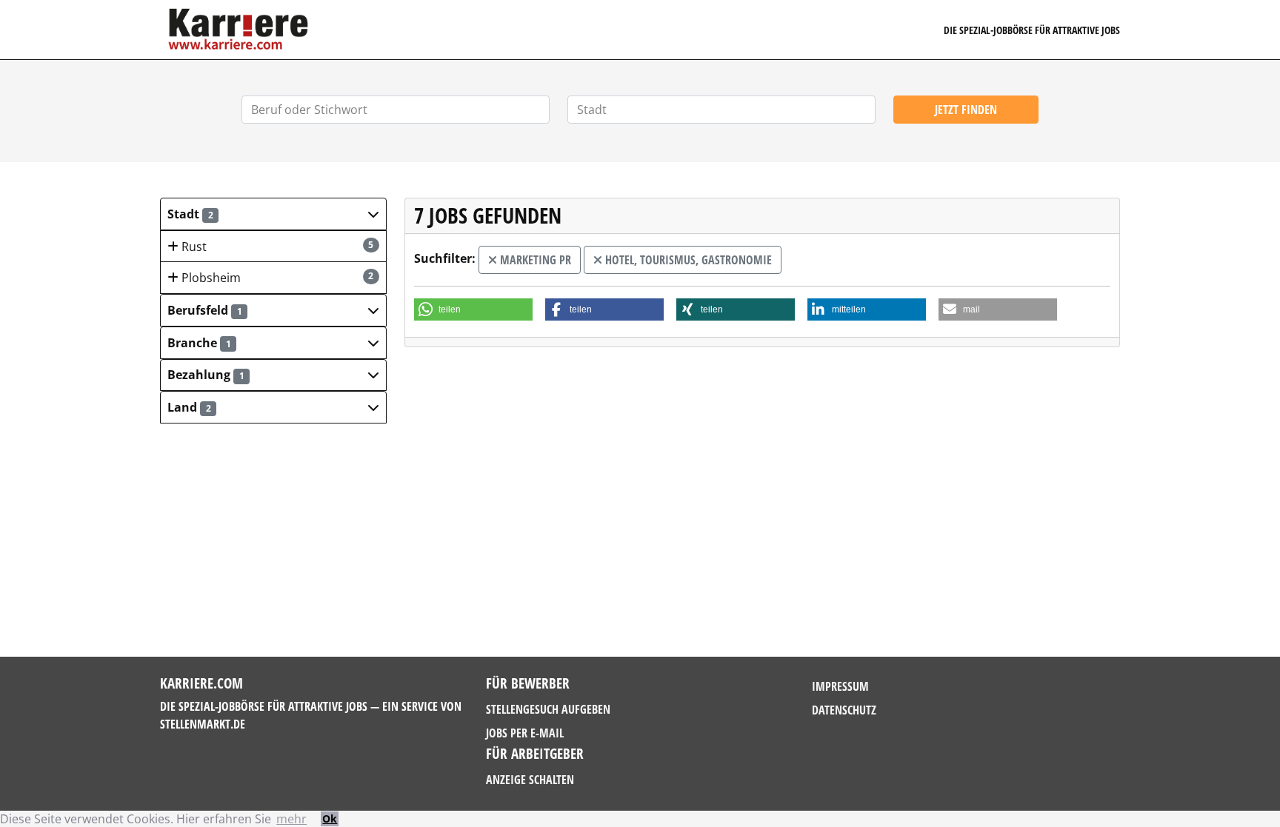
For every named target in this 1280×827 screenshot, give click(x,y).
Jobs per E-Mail (525, 733)
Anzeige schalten (530, 779)
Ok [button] (329, 818)
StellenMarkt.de (202, 724)
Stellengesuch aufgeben (548, 709)
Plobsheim (276, 277)
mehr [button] (291, 819)
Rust (276, 246)
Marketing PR (534, 260)
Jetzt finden (966, 109)
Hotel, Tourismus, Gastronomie (687, 260)
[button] (273, 214)
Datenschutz (844, 710)
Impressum (840, 686)
